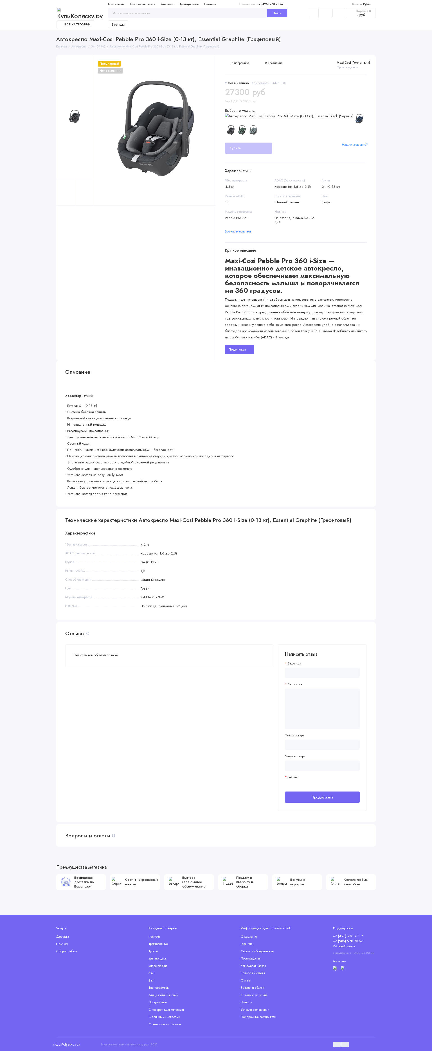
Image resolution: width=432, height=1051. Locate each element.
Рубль (361, 4)
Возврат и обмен (252, 987)
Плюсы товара (294, 735)
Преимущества (189, 4)
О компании (116, 4)
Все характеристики (238, 231)
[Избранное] (339, 13)
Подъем (62, 943)
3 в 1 (151, 973)
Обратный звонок (344, 946)
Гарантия (246, 943)
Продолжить (322, 797)
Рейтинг (293, 777)
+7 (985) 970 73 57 (348, 941)
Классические (157, 966)
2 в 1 (151, 980)
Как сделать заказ (142, 4)
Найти (277, 13)
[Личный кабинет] (314, 13)
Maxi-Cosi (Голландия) (353, 62)
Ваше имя (294, 663)
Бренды (118, 24)
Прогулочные (157, 1002)
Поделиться (237, 349)
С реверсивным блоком (164, 1024)
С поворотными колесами (166, 1009)
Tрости (153, 951)
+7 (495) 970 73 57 (261, 4)
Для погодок (157, 958)
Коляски (154, 936)
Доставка (167, 4)
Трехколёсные (158, 943)
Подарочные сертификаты (258, 1017)
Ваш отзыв (295, 684)
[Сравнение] (326, 13)
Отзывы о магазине (254, 995)
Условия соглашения (255, 1009)
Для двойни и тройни (163, 995)
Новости (246, 1002)
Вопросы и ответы (253, 973)
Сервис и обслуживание (257, 951)
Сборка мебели (67, 951)
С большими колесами (164, 1017)
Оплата (246, 980)
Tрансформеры (158, 987)
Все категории (77, 24)
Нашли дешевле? (355, 144)
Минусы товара (295, 756)
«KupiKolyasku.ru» (66, 1044)
